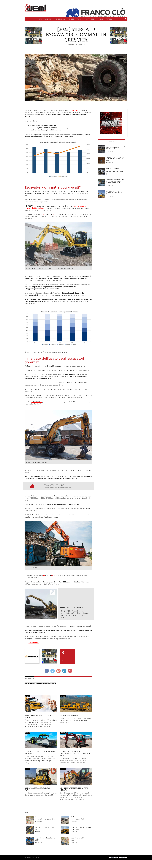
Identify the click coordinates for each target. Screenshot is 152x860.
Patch (79, 19)
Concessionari (59, 19)
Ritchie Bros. (35, 683)
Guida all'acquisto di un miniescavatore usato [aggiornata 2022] (75, 753)
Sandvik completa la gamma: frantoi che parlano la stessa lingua (115, 170)
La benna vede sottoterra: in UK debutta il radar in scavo (115, 158)
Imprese (71, 19)
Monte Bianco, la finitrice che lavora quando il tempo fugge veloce (115, 181)
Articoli (109, 19)
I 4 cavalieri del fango (69, 715)
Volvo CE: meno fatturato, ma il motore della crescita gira (115, 147)
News (101, 19)
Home (40, 19)
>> (30, 206)
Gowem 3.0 (90, 19)
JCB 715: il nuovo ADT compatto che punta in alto (114, 192)
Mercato (53, 683)
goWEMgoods (45, 683)
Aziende (48, 19)
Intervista (27, 696)
